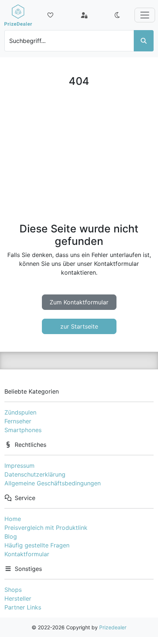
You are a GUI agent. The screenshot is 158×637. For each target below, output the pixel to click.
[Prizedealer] (18, 15)
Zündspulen (20, 412)
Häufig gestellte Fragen (36, 545)
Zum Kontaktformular (79, 302)
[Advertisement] (79, 155)
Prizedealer (112, 627)
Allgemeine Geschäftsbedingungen (52, 483)
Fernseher (17, 421)
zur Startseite (79, 326)
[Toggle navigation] (144, 15)
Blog (10, 536)
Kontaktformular (26, 554)
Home (12, 518)
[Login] (84, 15)
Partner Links (22, 607)
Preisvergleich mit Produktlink (45, 527)
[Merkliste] (50, 15)
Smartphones (23, 430)
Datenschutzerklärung (34, 474)
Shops (13, 589)
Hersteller (17, 598)
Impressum (19, 465)
